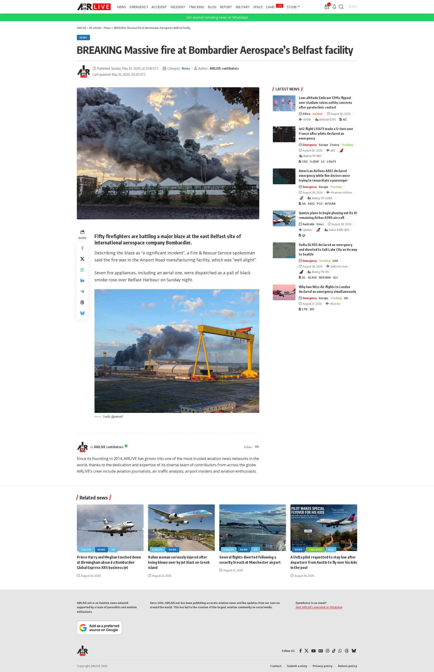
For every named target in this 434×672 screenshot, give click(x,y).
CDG (305, 161)
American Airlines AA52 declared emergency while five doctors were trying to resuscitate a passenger (324, 175)
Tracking (347, 145)
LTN (304, 309)
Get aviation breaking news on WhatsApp (217, 17)
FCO (319, 203)
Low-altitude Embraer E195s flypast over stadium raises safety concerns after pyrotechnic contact (325, 102)
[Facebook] (300, 650)
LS (322, 161)
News (83, 37)
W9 (312, 309)
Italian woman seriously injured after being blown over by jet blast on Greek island (179, 562)
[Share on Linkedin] (82, 280)
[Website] (257, 447)
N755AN (330, 203)
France (334, 145)
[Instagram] (327, 650)
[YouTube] (313, 650)
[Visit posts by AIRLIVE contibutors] (83, 71)
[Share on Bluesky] (82, 313)
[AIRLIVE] (94, 6)
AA (304, 203)
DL (304, 277)
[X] (306, 650)
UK (346, 298)
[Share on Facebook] (82, 247)
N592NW (325, 277)
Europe (323, 145)
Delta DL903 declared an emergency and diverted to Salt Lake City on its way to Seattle (328, 249)
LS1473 (331, 161)
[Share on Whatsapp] (82, 269)
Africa (306, 114)
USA (335, 261)
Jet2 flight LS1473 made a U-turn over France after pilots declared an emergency (326, 133)
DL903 (312, 277)
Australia (308, 224)
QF (304, 235)
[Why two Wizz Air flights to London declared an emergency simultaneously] (284, 292)
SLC (335, 277)
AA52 (311, 203)
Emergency (310, 145)
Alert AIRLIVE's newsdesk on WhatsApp (319, 607)
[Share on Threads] (82, 302)
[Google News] (320, 650)
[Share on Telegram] (82, 291)
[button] (341, 7)
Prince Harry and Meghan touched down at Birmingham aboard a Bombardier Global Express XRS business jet (109, 562)
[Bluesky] (353, 650)
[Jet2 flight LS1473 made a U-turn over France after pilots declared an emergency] (284, 134)
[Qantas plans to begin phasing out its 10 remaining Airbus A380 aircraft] (284, 218)
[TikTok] (334, 650)
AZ (345, 119)
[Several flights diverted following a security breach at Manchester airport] (252, 527)
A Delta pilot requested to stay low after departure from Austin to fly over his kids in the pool (323, 562)
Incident (318, 114)
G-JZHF (314, 161)
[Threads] (347, 650)
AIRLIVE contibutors (224, 68)
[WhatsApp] (340, 650)
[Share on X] (82, 258)
